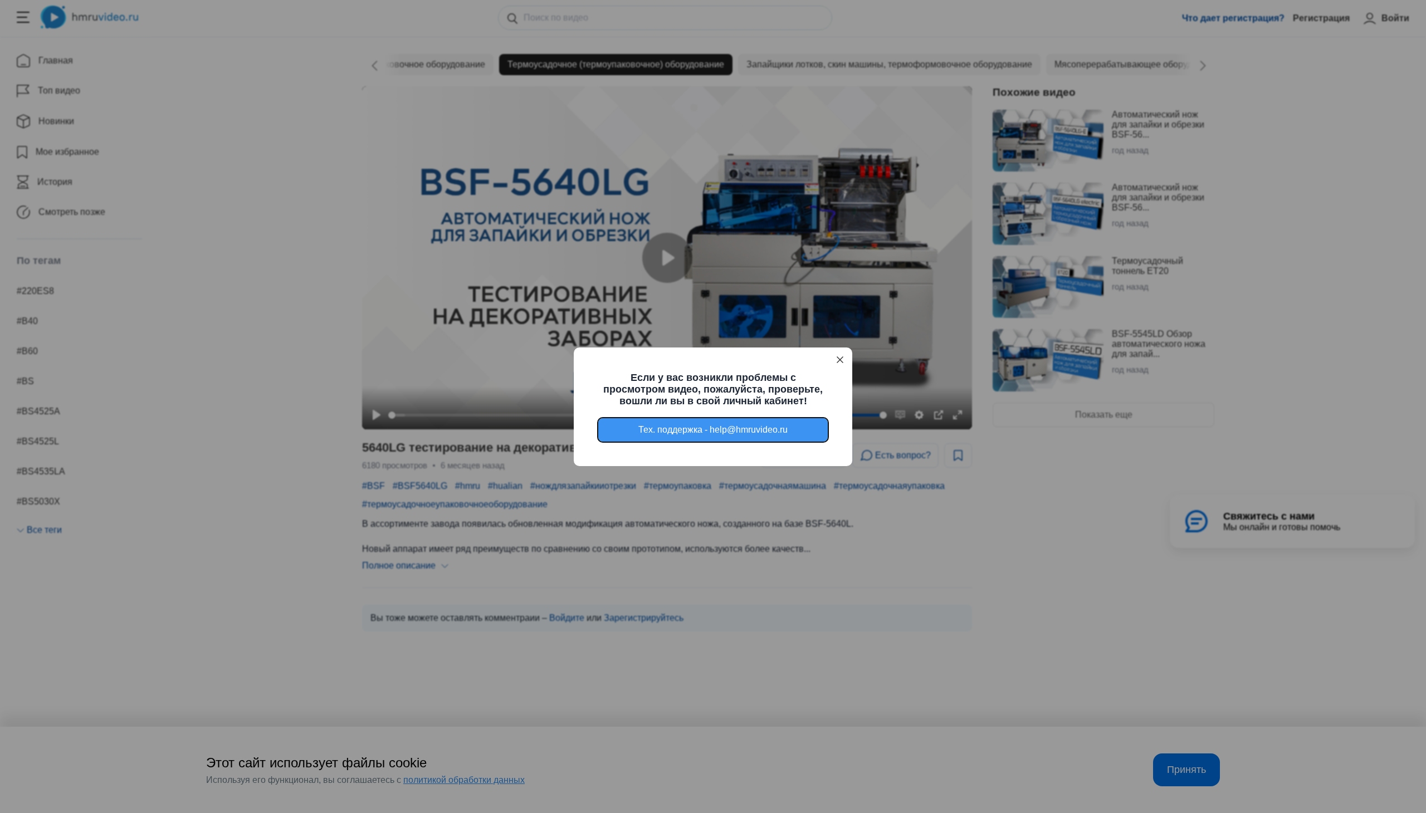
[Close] (840, 359)
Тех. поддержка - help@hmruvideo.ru (713, 429)
